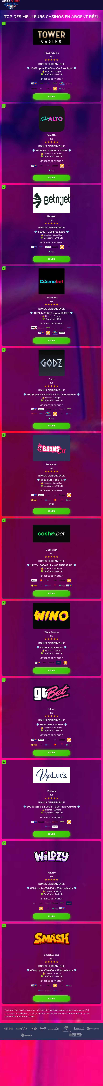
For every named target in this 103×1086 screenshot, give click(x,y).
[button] (51, 96)
